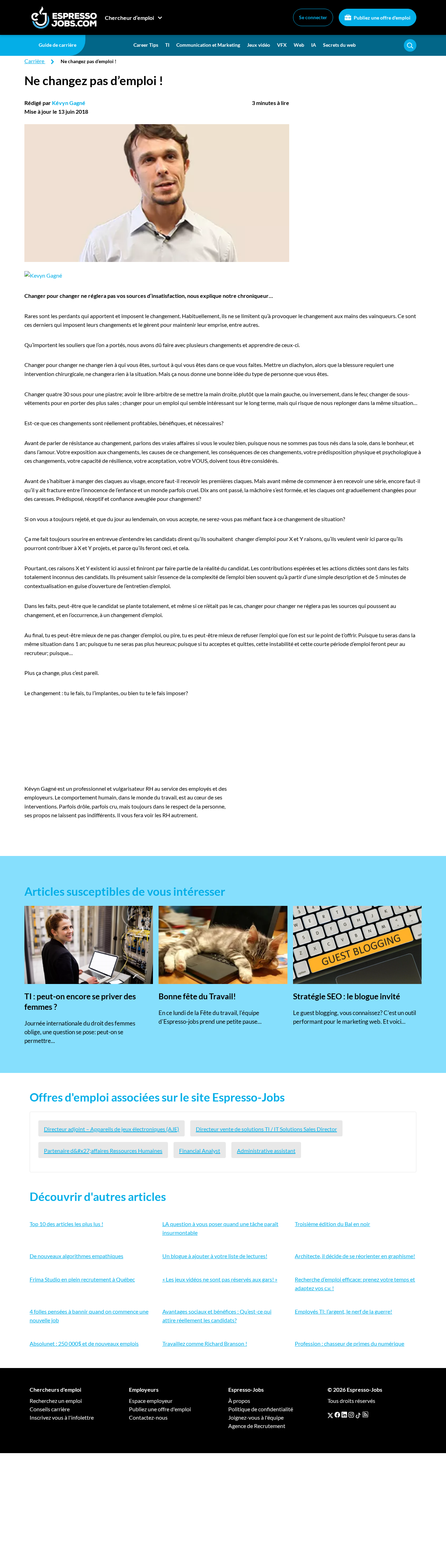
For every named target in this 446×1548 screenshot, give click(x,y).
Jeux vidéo (258, 45)
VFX (282, 45)
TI (167, 45)
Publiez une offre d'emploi (381, 18)
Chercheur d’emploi (129, 17)
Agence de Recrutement (256, 1425)
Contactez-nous (148, 1417)
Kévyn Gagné (68, 102)
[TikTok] (358, 1415)
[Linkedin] (344, 1415)
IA (313, 45)
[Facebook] (337, 1415)
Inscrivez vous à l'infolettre (62, 1417)
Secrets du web (339, 45)
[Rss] (365, 1415)
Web (299, 45)
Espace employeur (150, 1400)
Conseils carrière (50, 1409)
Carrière (34, 61)
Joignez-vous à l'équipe (256, 1417)
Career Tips (145, 45)
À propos (239, 1400)
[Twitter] (330, 1415)
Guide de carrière (57, 45)
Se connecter (313, 17)
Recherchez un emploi (56, 1400)
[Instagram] (351, 1415)
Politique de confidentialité (260, 1409)
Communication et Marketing (208, 45)
